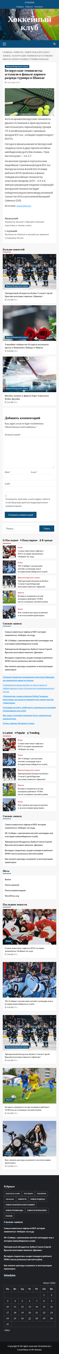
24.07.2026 (10, 300)
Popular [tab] (20, 733)
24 (7, 1318)
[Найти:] (22, 528)
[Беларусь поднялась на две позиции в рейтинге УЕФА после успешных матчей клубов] (9, 596)
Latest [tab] (9, 733)
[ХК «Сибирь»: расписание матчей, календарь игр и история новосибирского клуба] (9, 566)
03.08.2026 (10, 1007)
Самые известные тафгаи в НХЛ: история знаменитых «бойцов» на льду (30, 553)
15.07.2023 (11, 82)
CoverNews (22, 1349)
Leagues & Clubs (13, 1194)
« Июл (7, 1330)
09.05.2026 (10, 351)
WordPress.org (12, 896)
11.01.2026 (10, 402)
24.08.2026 (10, 954)
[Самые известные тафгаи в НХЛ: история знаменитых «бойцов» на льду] (9, 551)
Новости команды (14, 1210)
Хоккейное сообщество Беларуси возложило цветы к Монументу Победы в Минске (27, 346)
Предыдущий (24, 222)
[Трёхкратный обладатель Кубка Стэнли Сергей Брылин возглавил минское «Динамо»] (29, 272)
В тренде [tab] (47, 540)
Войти (8, 879)
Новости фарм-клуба (37, 1210)
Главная (20, 6)
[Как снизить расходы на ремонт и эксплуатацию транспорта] (9, 611)
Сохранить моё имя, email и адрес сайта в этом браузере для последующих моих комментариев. (27, 502)
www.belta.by (23, 205)
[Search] (54, 44)
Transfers (41, 1194)
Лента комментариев (15, 890)
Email (34, 472)
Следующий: (27, 234)
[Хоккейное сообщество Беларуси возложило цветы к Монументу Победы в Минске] (29, 323)
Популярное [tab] (29, 540)
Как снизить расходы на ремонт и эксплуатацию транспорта (33, 614)
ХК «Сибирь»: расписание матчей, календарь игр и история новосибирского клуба (32, 568)
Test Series (28, 1194)
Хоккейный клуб (29, 23)
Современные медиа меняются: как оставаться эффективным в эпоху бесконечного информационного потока (28, 688)
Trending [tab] (34, 733)
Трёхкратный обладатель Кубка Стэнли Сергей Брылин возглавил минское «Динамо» (28, 295)
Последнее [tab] (11, 540)
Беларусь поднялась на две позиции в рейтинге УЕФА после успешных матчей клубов (33, 598)
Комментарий (13, 434)
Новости (29, 6)
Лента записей (12, 885)
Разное (20, 548)
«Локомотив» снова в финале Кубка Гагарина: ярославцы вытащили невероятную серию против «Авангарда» (28, 699)
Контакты (39, 6)
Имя (8, 472)
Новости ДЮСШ (37, 1199)
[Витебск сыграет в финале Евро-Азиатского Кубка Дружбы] (29, 374)
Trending (10, 1199)
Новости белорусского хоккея (17, 66)
